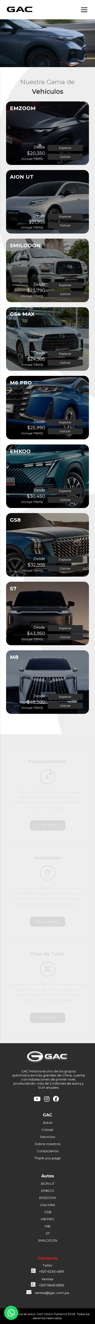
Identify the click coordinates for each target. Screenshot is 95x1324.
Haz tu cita (47, 1017)
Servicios (47, 1137)
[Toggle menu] (84, 10)
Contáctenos (47, 1151)
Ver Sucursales (47, 921)
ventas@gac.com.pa (52, 1293)
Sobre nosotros (47, 1144)
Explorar (65, 148)
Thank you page (47, 1158)
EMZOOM (47, 1198)
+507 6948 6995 (51, 1285)
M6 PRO (47, 1219)
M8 (47, 1226)
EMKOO (47, 1191)
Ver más (47, 825)
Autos (47, 1122)
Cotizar (65, 157)
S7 (48, 1233)
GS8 (47, 1212)
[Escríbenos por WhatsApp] (11, 1313)
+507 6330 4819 (51, 1271)
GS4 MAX (47, 1205)
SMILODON (47, 1240)
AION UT (47, 1183)
